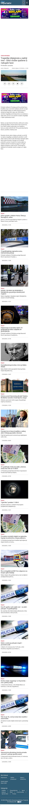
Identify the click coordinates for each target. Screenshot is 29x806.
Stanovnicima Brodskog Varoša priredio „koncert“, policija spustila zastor (14, 753)
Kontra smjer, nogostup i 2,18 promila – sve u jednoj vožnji (13, 681)
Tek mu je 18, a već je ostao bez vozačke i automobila (14, 717)
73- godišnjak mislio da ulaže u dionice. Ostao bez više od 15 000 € (13, 467)
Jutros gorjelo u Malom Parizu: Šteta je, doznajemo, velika (13, 216)
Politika (4, 790)
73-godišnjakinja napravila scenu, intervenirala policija (11, 252)
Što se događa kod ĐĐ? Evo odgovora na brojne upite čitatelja (14, 572)
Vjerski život (5, 794)
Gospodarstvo (14, 790)
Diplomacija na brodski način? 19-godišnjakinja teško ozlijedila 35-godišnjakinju (12, 329)
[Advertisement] (14, 36)
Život (11, 792)
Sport (23, 790)
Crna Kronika (20, 792)
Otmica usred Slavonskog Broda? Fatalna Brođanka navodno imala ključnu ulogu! (14, 397)
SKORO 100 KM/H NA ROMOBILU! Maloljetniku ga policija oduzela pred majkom (13, 292)
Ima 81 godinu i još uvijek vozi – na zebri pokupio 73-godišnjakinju (14, 608)
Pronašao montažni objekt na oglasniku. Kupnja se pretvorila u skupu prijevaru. (14, 537)
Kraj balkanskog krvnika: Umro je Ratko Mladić (13, 366)
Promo (14, 794)
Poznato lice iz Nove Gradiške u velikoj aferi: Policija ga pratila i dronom (13, 432)
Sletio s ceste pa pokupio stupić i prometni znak (11, 644)
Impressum (4, 777)
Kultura (4, 792)
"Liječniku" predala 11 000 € (10, 502)
